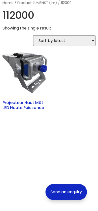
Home (8, 2)
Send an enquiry (66, 192)
